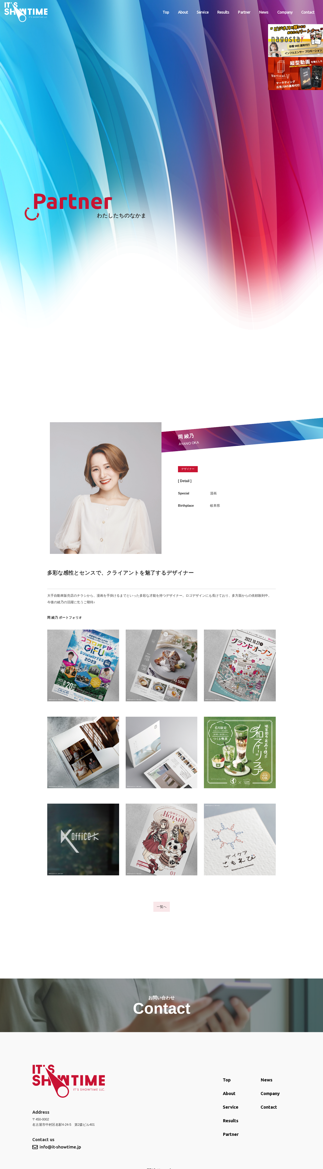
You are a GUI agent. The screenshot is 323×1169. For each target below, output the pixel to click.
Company (285, 12)
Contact (307, 12)
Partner (244, 12)
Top (166, 12)
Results (223, 12)
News (263, 12)
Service (203, 12)
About (183, 12)
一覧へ (162, 907)
